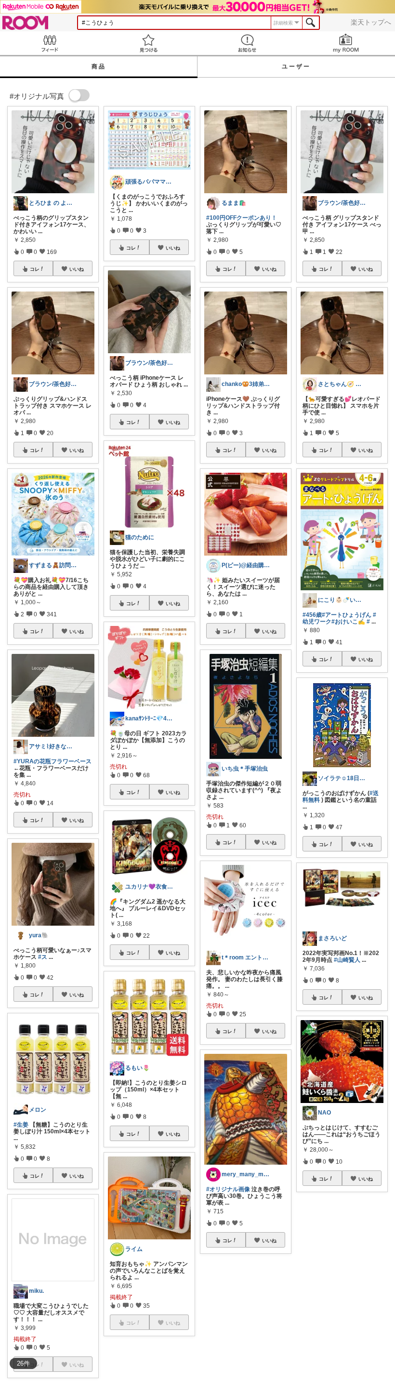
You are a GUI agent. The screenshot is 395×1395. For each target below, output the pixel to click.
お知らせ (247, 43)
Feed (49, 43)
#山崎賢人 (347, 960)
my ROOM (345, 43)
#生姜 (20, 1124)
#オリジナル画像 (228, 1189)
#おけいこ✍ (348, 621)
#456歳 (312, 614)
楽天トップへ (371, 22)
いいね (76, 268)
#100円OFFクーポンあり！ (241, 217)
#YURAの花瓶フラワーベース (52, 761)
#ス (42, 957)
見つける (148, 43)
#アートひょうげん (346, 614)
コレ (35, 268)
